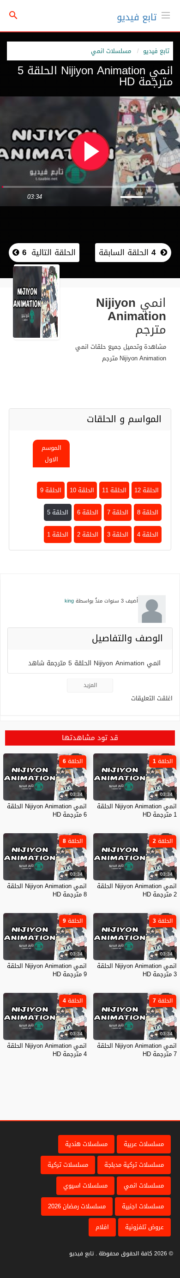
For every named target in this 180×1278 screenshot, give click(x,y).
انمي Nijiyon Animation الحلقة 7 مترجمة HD (137, 1050)
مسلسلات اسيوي (85, 1185)
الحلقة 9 (50, 490)
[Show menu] (165, 14)
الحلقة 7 (117, 512)
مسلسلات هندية (86, 1144)
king (69, 601)
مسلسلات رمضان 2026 (77, 1206)
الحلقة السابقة (127, 252)
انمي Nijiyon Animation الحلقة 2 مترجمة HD (137, 890)
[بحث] (13, 16)
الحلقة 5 (57, 512)
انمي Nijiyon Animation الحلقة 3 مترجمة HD (137, 970)
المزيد (90, 685)
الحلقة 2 (87, 534)
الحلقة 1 (57, 534)
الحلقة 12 (146, 490)
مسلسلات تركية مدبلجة (134, 1165)
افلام (102, 1227)
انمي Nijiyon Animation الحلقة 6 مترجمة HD (47, 810)
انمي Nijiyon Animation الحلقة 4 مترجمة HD (47, 1050)
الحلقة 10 (82, 490)
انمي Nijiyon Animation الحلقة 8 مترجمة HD (47, 890)
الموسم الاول (51, 453)
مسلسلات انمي (111, 51)
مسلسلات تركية (68, 1165)
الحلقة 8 (147, 512)
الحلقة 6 (87, 512)
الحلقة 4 (147, 534)
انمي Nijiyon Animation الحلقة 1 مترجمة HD (137, 810)
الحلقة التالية (47, 252)
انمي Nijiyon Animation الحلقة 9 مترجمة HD (47, 970)
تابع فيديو (136, 17)
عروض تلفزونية (144, 1227)
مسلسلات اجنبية (143, 1206)
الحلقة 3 (117, 534)
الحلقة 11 (114, 490)
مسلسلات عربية (144, 1144)
